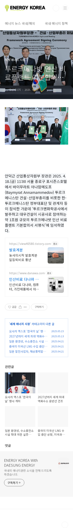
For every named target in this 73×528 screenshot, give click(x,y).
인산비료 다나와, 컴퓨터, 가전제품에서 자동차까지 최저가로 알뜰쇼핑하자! (24, 286)
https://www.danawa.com (27, 273)
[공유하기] (20, 307)
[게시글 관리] (25, 307)
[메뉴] (65, 8)
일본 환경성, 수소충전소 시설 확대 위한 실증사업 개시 (28, 343)
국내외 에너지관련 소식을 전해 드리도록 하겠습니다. (28, 472)
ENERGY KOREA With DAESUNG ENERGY (21, 462)
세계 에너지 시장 (20, 324)
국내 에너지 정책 (56, 23)
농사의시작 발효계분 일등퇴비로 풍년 (23, 257)
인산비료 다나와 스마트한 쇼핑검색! (24, 279)
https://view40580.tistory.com (30, 243)
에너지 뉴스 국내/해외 (20, 23)
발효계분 (16, 249)
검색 (56, 8)
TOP (65, 525)
